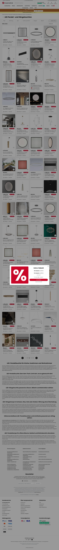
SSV (38, 277)
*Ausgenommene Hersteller (38, 281)
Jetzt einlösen (38, 279)
